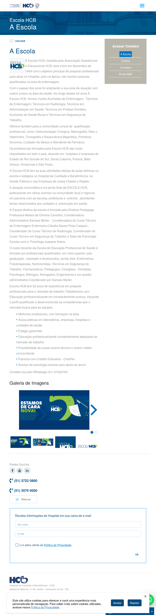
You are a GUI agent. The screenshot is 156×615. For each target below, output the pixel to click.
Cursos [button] (125, 61)
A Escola (125, 54)
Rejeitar (134, 603)
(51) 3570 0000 (25, 490)
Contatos (125, 67)
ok (136, 554)
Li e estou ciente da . (46, 545)
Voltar (20, 41)
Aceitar (117, 603)
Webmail (25, 499)
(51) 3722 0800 (25, 480)
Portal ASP (125, 74)
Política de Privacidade (57, 545)
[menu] (142, 5)
